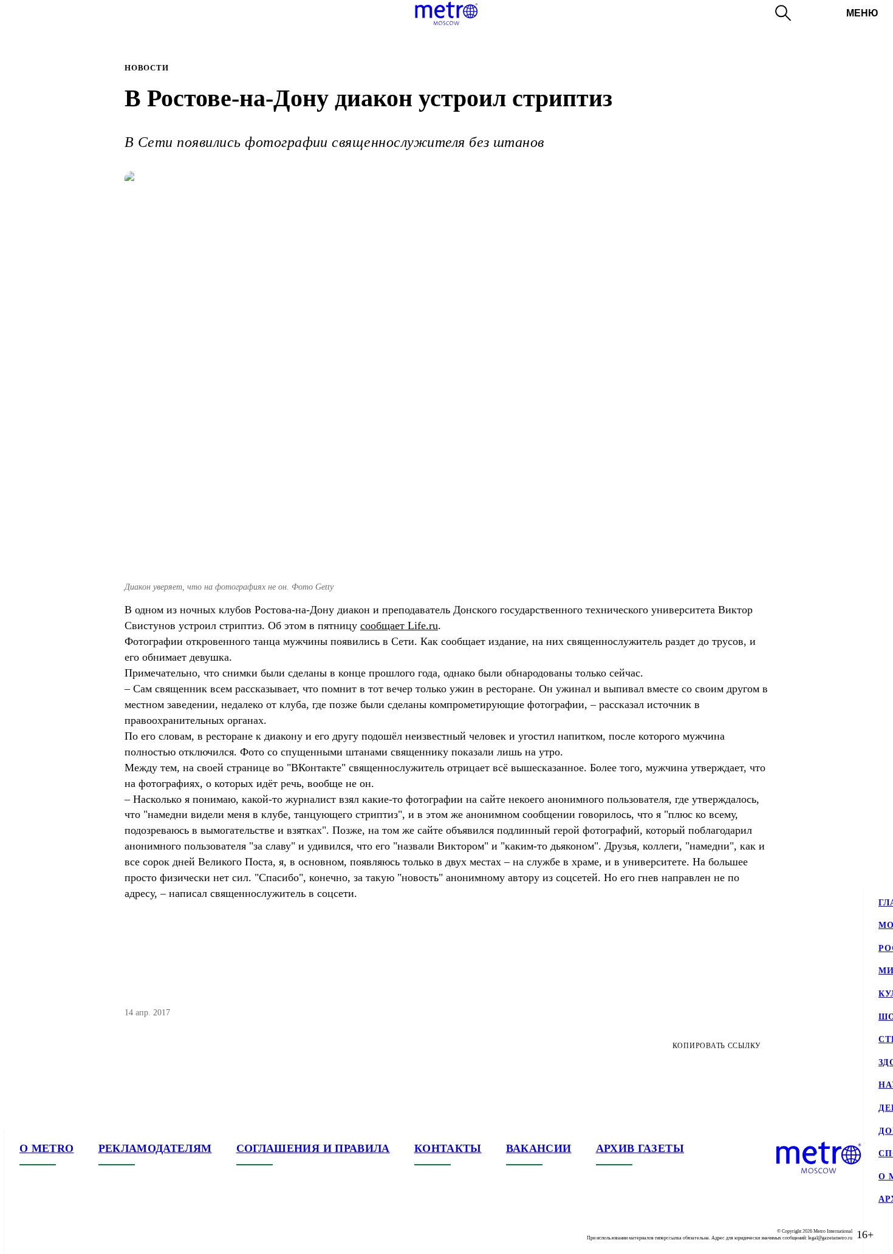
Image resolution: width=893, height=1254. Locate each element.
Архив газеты (640, 1148)
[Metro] (446, 13)
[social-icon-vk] (29, 1234)
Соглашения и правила (313, 1148)
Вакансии (539, 1148)
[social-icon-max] (102, 1234)
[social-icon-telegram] (53, 1234)
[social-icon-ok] (77, 1234)
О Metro (46, 1148)
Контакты (448, 1148)
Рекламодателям (155, 1148)
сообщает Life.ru (399, 625)
